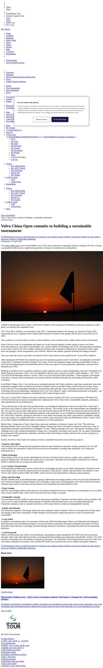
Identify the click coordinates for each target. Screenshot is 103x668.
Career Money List (13, 119)
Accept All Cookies (60, 119)
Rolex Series (11, 40)
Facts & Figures (12, 114)
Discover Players (12, 106)
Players (9, 47)
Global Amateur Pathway (16, 81)
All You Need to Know (15, 63)
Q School (10, 52)
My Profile (15, 153)
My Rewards (16, 146)
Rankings (10, 38)
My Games (15, 148)
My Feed (14, 144)
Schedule (9, 36)
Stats (8, 49)
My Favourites (17, 150)
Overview (10, 72)
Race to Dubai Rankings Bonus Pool (20, 77)
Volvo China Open (12, 246)
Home (8, 33)
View (8, 7)
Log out (14, 159)
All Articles (10, 215)
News (8, 42)
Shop (13, 155)
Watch (8, 45)
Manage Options (41, 119)
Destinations (11, 54)
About (8, 86)
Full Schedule (11, 60)
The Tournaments (13, 88)
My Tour (14, 141)
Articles (9, 99)
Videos (9, 101)
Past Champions (12, 90)
